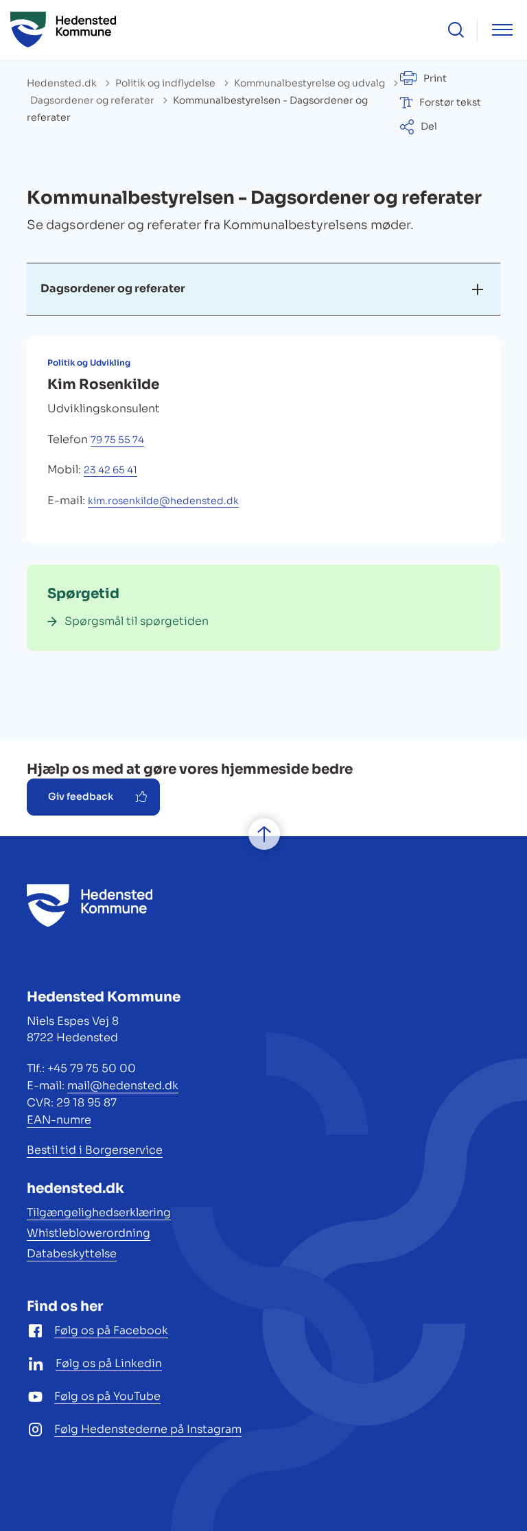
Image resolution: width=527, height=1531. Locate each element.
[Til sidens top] (264, 834)
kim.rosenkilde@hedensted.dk (163, 501)
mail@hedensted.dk (122, 1085)
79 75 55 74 (117, 440)
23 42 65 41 (110, 470)
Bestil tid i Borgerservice (95, 1150)
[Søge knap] (456, 30)
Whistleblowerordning (88, 1233)
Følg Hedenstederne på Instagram (148, 1429)
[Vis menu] (502, 30)
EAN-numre (59, 1120)
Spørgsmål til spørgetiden (137, 621)
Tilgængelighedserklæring (99, 1212)
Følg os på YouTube (107, 1396)
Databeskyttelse (72, 1253)
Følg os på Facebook (111, 1330)
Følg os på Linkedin (109, 1363)
